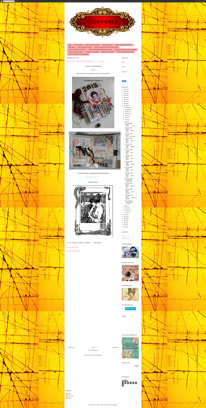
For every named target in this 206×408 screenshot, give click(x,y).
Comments (126, 238)
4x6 (106, 404)
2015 (125, 218)
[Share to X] (97, 243)
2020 (125, 101)
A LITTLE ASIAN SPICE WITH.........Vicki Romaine (129, 191)
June (126, 119)
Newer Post (71, 347)
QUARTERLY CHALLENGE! (107, 52)
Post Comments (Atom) (96, 355)
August (127, 115)
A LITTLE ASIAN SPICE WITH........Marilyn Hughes (129, 163)
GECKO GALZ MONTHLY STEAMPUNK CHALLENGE (100, 49)
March (126, 208)
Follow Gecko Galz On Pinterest (93, 44)
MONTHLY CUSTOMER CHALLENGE (125, 52)
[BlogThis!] (95, 243)
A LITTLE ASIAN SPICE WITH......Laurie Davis (128, 151)
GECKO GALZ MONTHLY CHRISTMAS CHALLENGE (106, 47)
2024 (125, 93)
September (127, 113)
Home (70, 44)
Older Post (115, 347)
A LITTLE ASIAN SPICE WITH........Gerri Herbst (128, 157)
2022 (125, 97)
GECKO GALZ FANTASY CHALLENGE (77, 49)
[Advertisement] (93, 317)
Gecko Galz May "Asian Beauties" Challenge (129, 202)
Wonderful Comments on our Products (123, 44)
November (127, 109)
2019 (125, 103)
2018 (125, 105)
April (126, 206)
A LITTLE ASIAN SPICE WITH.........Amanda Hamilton (129, 197)
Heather (69, 393)
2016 (125, 216)
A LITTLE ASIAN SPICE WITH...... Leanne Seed (129, 180)
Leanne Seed (70, 396)
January (127, 212)
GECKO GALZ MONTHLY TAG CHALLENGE (78, 54)
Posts (125, 235)
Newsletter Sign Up (130, 308)
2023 (125, 95)
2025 (125, 91)
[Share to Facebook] (98, 243)
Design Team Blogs (78, 44)
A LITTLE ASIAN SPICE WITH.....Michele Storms (129, 129)
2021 (125, 99)
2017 (125, 214)
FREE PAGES (72, 47)
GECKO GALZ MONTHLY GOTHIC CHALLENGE (125, 49)
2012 (125, 224)
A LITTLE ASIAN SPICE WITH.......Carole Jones (129, 175)
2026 (125, 89)
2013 (125, 222)
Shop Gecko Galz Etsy (107, 44)
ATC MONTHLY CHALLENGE (92, 52)
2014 (125, 220)
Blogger (115, 404)
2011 (125, 226)
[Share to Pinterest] (100, 243)
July (126, 117)
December (127, 107)
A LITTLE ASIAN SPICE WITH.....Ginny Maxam (128, 169)
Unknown (69, 398)
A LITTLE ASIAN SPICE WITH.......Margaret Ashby (129, 146)
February (127, 210)
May (126, 121)
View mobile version (93, 350)
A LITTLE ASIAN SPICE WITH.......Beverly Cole (129, 185)
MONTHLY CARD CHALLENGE (76, 52)
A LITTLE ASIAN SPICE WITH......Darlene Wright (129, 140)
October (127, 111)
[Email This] (94, 243)
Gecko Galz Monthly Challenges (85, 47)
